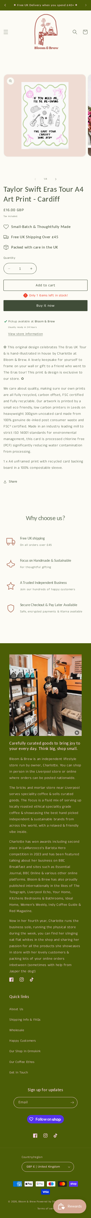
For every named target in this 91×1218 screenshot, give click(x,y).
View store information (25, 334)
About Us (16, 1009)
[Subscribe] (72, 1102)
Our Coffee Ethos (22, 1062)
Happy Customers (22, 1040)
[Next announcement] (86, 5)
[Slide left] (35, 179)
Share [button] (13, 481)
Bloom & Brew (27, 1202)
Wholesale (16, 1030)
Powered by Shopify (49, 1202)
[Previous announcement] (5, 5)
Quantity (9, 258)
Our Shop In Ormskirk (25, 1051)
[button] (6, 32)
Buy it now (45, 305)
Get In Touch (18, 1072)
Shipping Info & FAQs (25, 1019)
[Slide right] (56, 179)
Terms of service (47, 1209)
